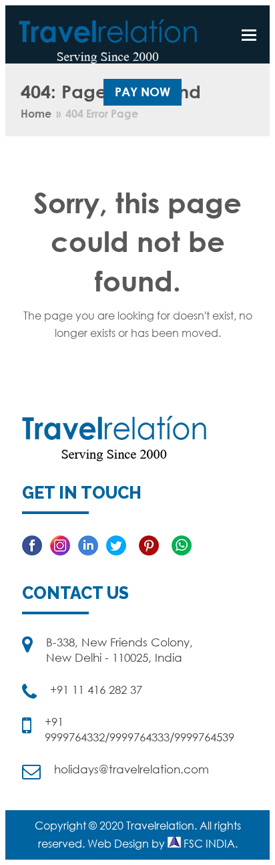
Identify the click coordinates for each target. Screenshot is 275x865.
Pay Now (142, 91)
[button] (249, 35)
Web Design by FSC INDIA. (162, 843)
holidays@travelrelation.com (131, 769)
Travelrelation (160, 825)
